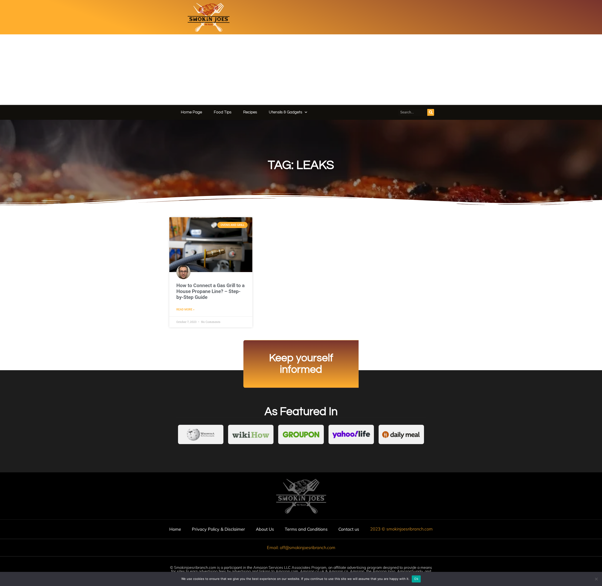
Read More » (185, 309)
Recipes (250, 112)
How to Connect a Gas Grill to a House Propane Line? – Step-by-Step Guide (210, 291)
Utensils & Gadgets (285, 112)
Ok (416, 579)
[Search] (430, 112)
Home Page (191, 112)
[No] (596, 579)
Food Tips (222, 112)
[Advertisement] (301, 70)
